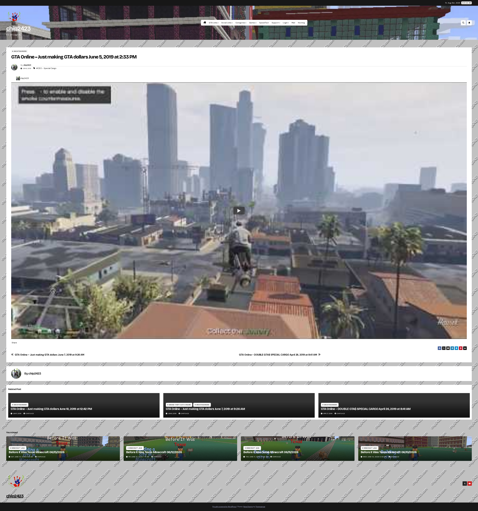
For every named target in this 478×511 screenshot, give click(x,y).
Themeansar (260, 507)
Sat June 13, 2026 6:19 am (22, 457)
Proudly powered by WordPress (224, 507)
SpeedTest (264, 23)
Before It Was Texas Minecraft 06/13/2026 (36, 452)
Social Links (226, 23)
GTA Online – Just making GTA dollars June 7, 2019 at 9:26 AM (49, 354)
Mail (293, 23)
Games (252, 23)
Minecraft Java (18, 448)
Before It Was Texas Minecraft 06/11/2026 (270, 452)
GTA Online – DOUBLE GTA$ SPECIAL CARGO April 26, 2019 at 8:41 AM (278, 354)
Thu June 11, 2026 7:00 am (257, 457)
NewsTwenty (248, 507)
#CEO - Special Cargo (46, 68)
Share (14, 342)
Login (285, 23)
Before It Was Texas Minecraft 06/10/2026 (389, 452)
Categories (240, 23)
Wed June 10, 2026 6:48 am (375, 457)
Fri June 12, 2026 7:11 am (138, 457)
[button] (463, 22)
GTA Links (213, 23)
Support (275, 23)
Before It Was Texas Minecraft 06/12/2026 (154, 452)
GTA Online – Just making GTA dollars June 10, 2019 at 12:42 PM (51, 409)
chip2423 (18, 28)
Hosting (301, 23)
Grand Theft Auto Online (180, 405)
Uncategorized (20, 51)
